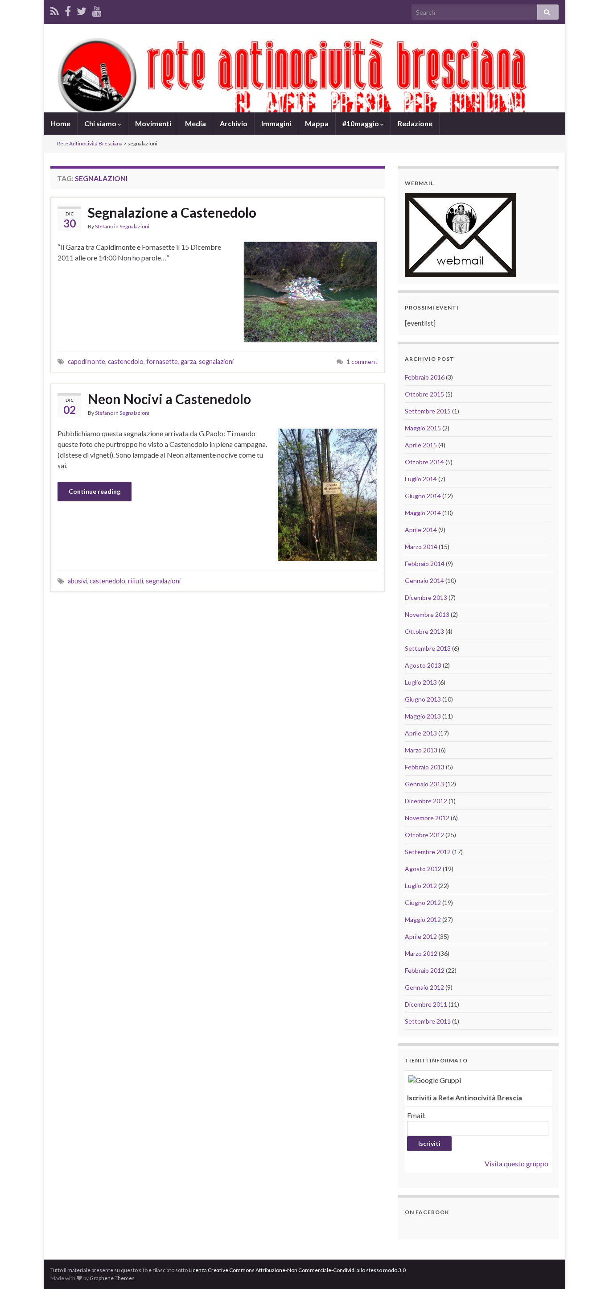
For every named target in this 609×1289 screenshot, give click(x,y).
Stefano (104, 226)
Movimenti (153, 123)
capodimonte (86, 361)
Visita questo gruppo (516, 1163)
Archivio (233, 123)
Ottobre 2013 (424, 631)
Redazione (415, 123)
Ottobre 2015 (424, 394)
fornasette (162, 361)
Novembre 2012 (427, 818)
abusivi (77, 581)
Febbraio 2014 (424, 563)
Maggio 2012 (423, 919)
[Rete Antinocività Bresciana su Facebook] (68, 9)
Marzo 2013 (421, 750)
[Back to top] (589, 1269)
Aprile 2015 (421, 445)
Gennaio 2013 (424, 784)
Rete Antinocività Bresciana (90, 143)
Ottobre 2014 (424, 462)
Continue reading (94, 491)
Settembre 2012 (428, 851)
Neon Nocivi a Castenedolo (169, 399)
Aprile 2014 (421, 529)
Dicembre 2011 (426, 1004)
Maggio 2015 (423, 428)
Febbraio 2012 (424, 970)
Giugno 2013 (423, 699)
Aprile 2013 (421, 733)
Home (60, 123)
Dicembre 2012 (426, 801)
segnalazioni (216, 361)
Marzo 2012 (421, 953)
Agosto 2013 (423, 665)
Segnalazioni (134, 226)
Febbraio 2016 (424, 377)
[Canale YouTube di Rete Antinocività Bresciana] (97, 9)
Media (195, 123)
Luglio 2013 (421, 682)
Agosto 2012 (423, 868)
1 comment (362, 361)
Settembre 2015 (428, 411)
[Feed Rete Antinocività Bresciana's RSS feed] (54, 9)
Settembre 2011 (428, 1021)
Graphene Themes (112, 1278)
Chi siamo (101, 123)
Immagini (276, 123)
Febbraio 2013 (424, 767)
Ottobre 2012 (424, 835)
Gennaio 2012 (424, 987)
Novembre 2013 (427, 614)
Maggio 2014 (423, 512)
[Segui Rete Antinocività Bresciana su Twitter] (81, 9)
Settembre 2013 (428, 648)
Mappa (317, 123)
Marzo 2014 (421, 546)
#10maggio (361, 123)
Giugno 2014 (423, 496)
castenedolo (126, 361)
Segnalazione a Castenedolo (172, 212)
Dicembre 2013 (426, 597)
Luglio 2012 (421, 885)
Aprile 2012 (421, 936)
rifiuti (135, 581)
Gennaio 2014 (424, 580)
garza (188, 361)
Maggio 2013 (423, 716)
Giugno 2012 (423, 902)
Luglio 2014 (421, 479)
